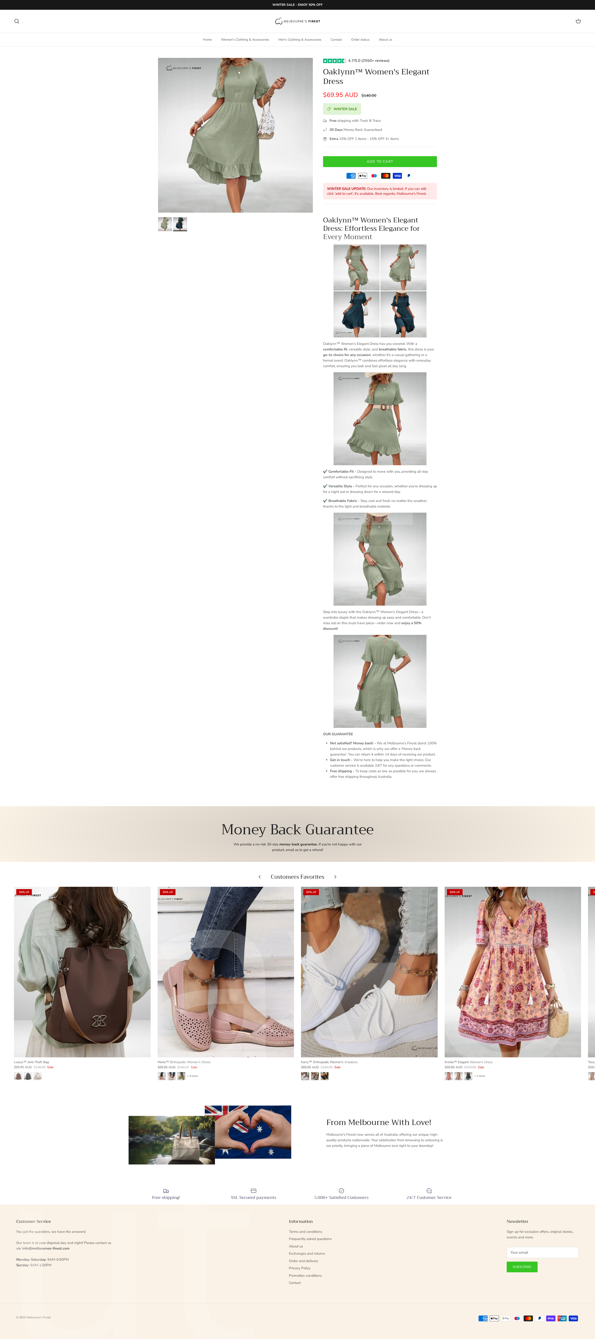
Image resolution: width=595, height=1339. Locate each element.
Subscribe (522, 1267)
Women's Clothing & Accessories (245, 39)
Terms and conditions (305, 1231)
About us (385, 39)
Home (207, 39)
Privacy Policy (300, 1268)
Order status (360, 39)
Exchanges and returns (307, 1253)
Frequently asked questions (310, 1239)
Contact (336, 39)
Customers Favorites (297, 877)
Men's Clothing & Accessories (299, 39)
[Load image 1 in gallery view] (235, 135)
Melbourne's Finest (38, 1317)
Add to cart (380, 161)
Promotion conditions (305, 1275)
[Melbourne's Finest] (297, 21)
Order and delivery (303, 1261)
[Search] (17, 21)
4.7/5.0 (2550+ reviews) (369, 60)
